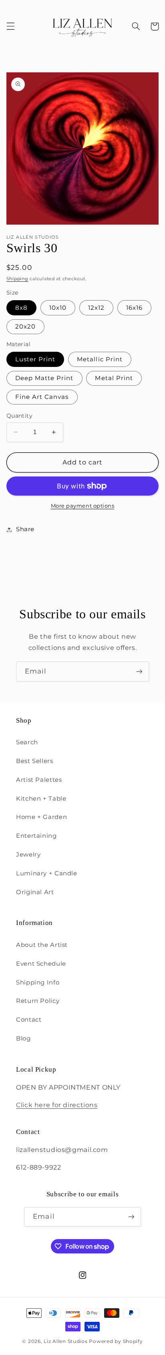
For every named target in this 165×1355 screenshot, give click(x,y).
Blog (23, 1038)
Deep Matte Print (44, 378)
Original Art (35, 892)
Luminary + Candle (46, 873)
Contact (28, 1019)
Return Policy (37, 1000)
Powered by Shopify (116, 1341)
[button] (10, 26)
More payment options (83, 506)
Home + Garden (41, 817)
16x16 (134, 307)
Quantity (19, 415)
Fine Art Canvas (42, 397)
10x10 (57, 307)
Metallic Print (100, 359)
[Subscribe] (139, 671)
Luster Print (35, 359)
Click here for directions (57, 1105)
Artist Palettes (39, 779)
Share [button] (25, 529)
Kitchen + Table (41, 798)
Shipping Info (37, 982)
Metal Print (114, 378)
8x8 (21, 307)
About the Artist (42, 944)
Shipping (17, 278)
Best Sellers (34, 761)
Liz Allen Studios (66, 1341)
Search (27, 742)
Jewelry (28, 854)
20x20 (25, 326)
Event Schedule (41, 963)
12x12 (96, 307)
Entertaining (36, 835)
